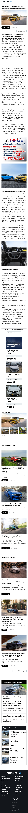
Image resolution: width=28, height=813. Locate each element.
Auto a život (18, 791)
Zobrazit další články (19, 671)
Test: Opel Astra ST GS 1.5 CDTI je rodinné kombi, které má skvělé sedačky (12, 470)
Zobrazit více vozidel (13, 332)
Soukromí (14, 807)
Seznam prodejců (19, 776)
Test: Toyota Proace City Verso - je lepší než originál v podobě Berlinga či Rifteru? (14, 715)
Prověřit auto (18, 780)
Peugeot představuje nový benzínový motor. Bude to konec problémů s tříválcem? (13, 710)
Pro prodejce (14, 802)
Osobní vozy (4, 776)
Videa (16, 793)
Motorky (3, 785)
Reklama (14, 804)
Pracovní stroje (5, 791)
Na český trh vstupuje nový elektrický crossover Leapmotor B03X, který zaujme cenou (13, 581)
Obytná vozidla (5, 783)
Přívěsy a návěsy (5, 787)
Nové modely (5, 27)
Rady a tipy (18, 785)
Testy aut (4, 480)
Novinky (4, 629)
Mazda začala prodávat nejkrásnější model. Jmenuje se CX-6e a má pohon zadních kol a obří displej (13, 655)
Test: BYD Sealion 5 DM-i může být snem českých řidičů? (14, 692)
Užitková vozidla (5, 778)
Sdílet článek (21, 31)
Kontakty (14, 805)
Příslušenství (4, 796)
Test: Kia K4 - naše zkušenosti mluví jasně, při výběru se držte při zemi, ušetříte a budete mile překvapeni (12, 703)
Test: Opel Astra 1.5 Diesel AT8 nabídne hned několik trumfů (11, 505)
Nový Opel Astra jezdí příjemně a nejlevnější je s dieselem (12, 537)
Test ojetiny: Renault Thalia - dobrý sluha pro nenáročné (14, 720)
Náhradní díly (4, 793)
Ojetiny (17, 789)
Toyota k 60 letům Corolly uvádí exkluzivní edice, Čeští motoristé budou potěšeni (12, 619)
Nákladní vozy (5, 780)
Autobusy (3, 789)
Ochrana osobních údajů (14, 809)
